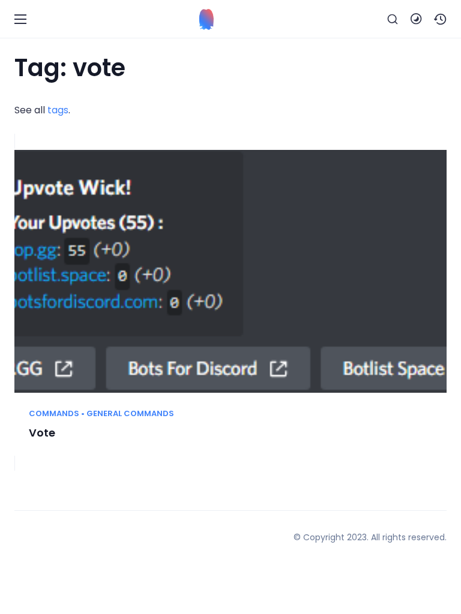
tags (57, 110)
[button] (441, 19)
